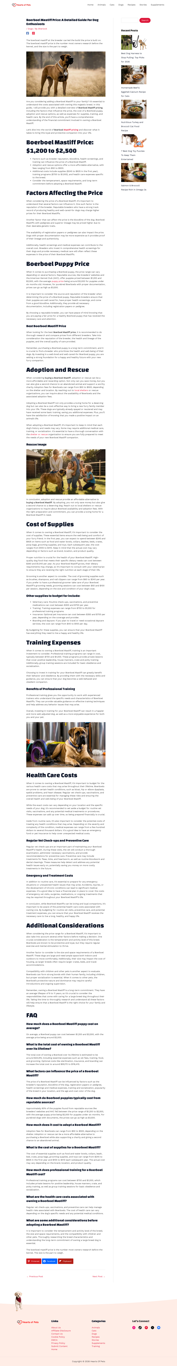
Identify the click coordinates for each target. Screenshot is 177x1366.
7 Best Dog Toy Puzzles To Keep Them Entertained (132, 155)
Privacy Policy (58, 1343)
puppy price (58, 281)
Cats (94, 1330)
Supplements (98, 1343)
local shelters (81, 390)
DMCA (54, 1340)
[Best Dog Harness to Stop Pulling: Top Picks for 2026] (133, 42)
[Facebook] (27, 33)
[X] (152, 1327)
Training (96, 1346)
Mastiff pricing (71, 130)
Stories (95, 1340)
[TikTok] (140, 1327)
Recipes (96, 1337)
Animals (96, 1327)
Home (54, 1349)
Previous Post (35, 1276)
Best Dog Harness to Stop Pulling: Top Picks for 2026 (132, 57)
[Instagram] (133, 1327)
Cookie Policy (58, 1337)
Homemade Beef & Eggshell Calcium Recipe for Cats (133, 92)
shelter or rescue (39, 434)
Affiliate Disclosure (61, 1330)
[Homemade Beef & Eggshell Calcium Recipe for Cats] (133, 74)
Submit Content (59, 1346)
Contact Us (57, 1334)
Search (144, 20)
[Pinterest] (33, 33)
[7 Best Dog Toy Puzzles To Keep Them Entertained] (133, 141)
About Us (56, 1327)
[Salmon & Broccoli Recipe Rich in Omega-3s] (133, 172)
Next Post (99, 1276)
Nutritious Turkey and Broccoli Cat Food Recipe (132, 126)
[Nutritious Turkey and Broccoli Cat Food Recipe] (133, 109)
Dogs (30, 28)
